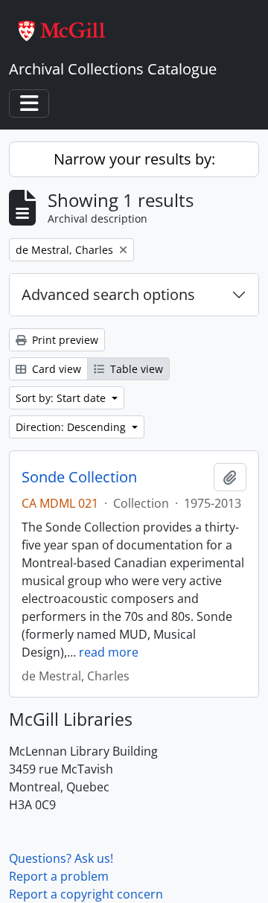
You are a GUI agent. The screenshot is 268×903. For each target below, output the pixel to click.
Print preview (63, 340)
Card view (55, 369)
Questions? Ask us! (61, 858)
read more (108, 652)
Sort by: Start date (62, 398)
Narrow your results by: (134, 159)
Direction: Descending (72, 427)
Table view (135, 369)
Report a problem (59, 876)
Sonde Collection (79, 477)
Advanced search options (108, 294)
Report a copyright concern (86, 894)
